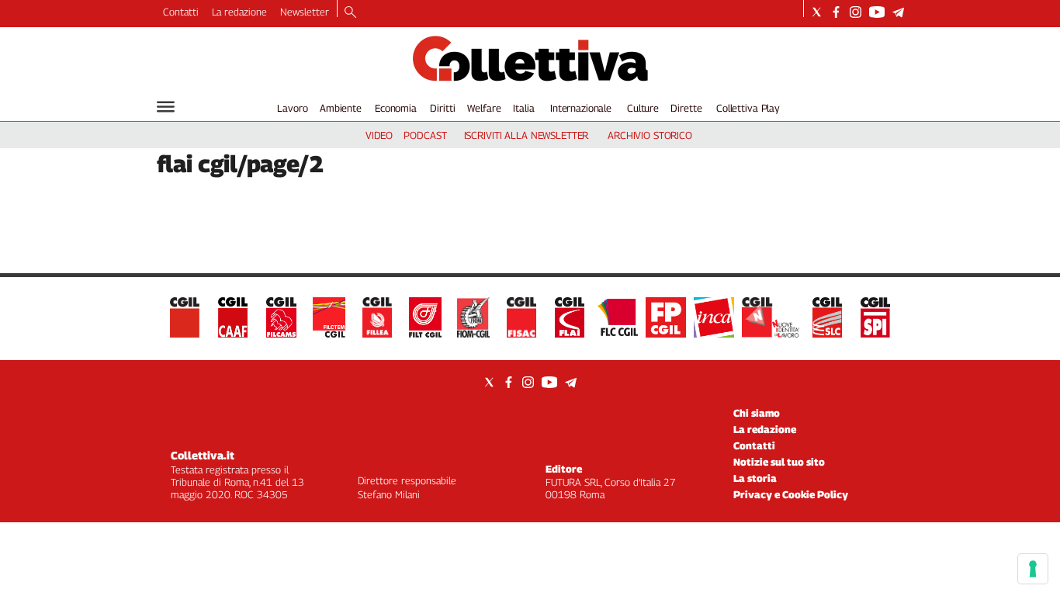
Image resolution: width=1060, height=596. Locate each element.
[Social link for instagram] (855, 12)
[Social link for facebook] (836, 12)
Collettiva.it (202, 455)
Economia (396, 108)
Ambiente (341, 108)
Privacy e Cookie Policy (790, 494)
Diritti (442, 108)
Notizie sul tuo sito (779, 462)
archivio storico (650, 135)
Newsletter (304, 11)
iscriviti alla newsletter (526, 135)
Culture (643, 108)
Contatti (181, 11)
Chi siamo (756, 413)
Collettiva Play (748, 108)
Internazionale (580, 108)
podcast (425, 135)
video (379, 135)
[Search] (350, 13)
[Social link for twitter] (817, 12)
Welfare (484, 108)
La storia (755, 478)
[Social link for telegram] (898, 12)
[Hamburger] (166, 107)
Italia (523, 108)
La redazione (239, 11)
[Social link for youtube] (877, 12)
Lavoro (292, 108)
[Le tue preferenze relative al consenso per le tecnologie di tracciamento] (1033, 569)
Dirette (685, 108)
